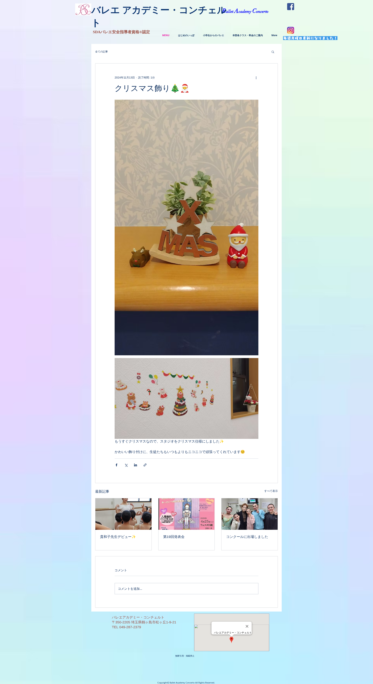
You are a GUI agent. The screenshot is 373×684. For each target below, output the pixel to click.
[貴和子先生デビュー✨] (123, 514)
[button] (273, 51)
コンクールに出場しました (247, 537)
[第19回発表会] (187, 514)
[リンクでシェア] (145, 465)
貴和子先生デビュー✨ (118, 537)
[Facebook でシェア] (116, 465)
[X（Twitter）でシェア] (126, 465)
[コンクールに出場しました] (249, 514)
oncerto (262, 11)
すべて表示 (271, 490)
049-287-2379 (130, 627)
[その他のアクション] (256, 77)
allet (230, 11)
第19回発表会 (174, 537)
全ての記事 (101, 51)
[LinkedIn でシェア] (135, 465)
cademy (245, 11)
